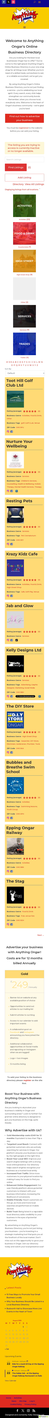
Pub (23, 916)
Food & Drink (23, 247)
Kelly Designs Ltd (23, 650)
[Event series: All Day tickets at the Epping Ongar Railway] (27, 1361)
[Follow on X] (8, 2)
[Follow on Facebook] (4, 2)
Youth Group (12, 809)
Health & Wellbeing (26, 484)
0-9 (10, 362)
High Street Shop (23, 275)
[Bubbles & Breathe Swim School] (15, 793)
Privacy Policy (30, 1404)
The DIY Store (20, 706)
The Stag (15, 881)
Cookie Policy (16, 1404)
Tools (37, 744)
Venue (37, 423)
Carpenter (25, 741)
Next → (40, 935)
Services (23, 330)
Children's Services (29, 481)
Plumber (31, 744)
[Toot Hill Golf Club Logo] (15, 407)
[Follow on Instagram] (13, 2)
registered (23, 128)
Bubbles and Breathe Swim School (20, 767)
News (14, 1401)
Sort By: (8, 369)
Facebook (15, 1032)
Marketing (19, 688)
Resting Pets (19, 501)
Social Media (30, 688)
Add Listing (24, 177)
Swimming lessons (29, 806)
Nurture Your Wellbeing (19, 444)
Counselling (12, 484)
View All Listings (34, 184)
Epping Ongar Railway (20, 830)
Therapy (38, 487)
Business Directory (33, 1398)
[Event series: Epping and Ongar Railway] (28, 1370)
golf (22, 423)
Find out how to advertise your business (24, 118)
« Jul (7, 1349)
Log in (32, 1401)
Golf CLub (29, 423)
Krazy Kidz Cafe (22, 554)
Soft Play (29, 592)
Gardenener (21, 744)
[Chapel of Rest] (15, 523)
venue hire (30, 916)
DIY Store (34, 741)
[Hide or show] (39, 189)
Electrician (11, 744)
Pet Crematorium (28, 536)
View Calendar (10, 1381)
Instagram (29, 1032)
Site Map (23, 1401)
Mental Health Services (24, 487)
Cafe (23, 592)
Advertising (26, 685)
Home (8, 1398)
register (27, 1080)
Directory (18, 184)
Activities (22, 219)
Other (23, 302)
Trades (23, 357)
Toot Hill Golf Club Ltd (19, 383)
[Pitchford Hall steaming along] (15, 854)
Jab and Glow (19, 605)
